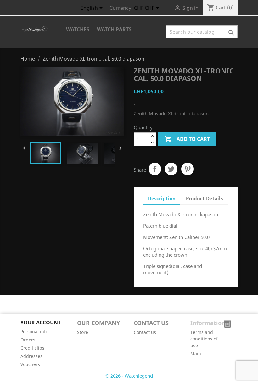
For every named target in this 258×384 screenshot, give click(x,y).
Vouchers (30, 364)
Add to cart (187, 139)
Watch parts (114, 29)
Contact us (145, 332)
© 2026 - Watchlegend (129, 376)
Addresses (31, 356)
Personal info (34, 332)
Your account (40, 322)
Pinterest (187, 169)
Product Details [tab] (204, 198)
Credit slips (32, 348)
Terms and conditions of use (204, 338)
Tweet (171, 169)
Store (82, 332)
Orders (27, 340)
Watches (77, 29)
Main (195, 354)
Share (155, 169)
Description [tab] (162, 198)
